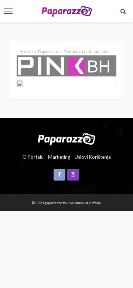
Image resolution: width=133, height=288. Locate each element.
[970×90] (66, 83)
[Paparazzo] (66, 138)
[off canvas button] (8, 11)
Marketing (59, 157)
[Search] (123, 11)
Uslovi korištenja (93, 157)
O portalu (33, 157)
